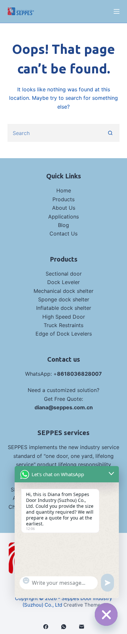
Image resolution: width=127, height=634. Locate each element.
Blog (63, 225)
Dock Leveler (63, 282)
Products (63, 199)
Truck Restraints (63, 325)
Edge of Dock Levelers (63, 333)
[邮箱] (81, 626)
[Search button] (111, 133)
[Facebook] (45, 626)
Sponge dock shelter (63, 299)
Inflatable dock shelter (63, 308)
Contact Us (63, 233)
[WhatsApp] (63, 626)
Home (63, 190)
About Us (63, 207)
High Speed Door (63, 316)
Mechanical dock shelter (63, 291)
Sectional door (64, 273)
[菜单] (117, 11)
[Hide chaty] (106, 614)
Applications (63, 216)
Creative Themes (83, 605)
